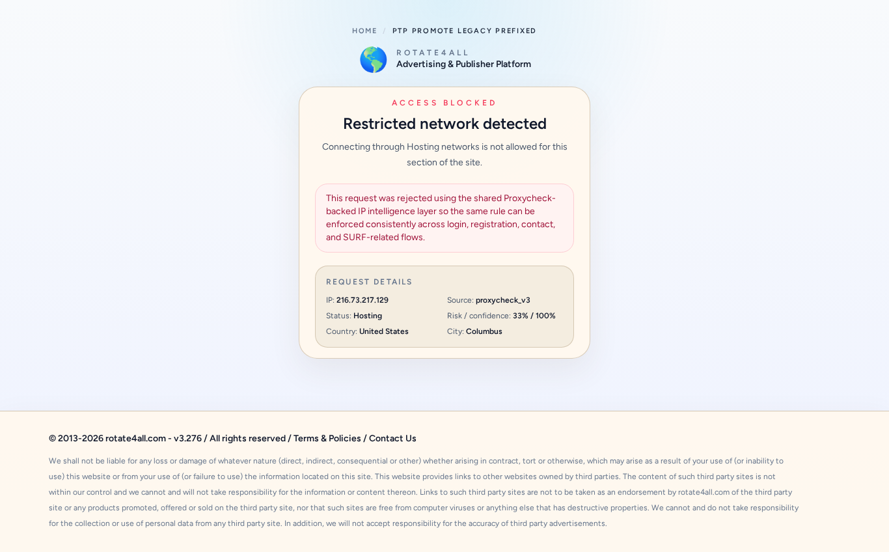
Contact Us (393, 438)
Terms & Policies (327, 438)
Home (364, 31)
